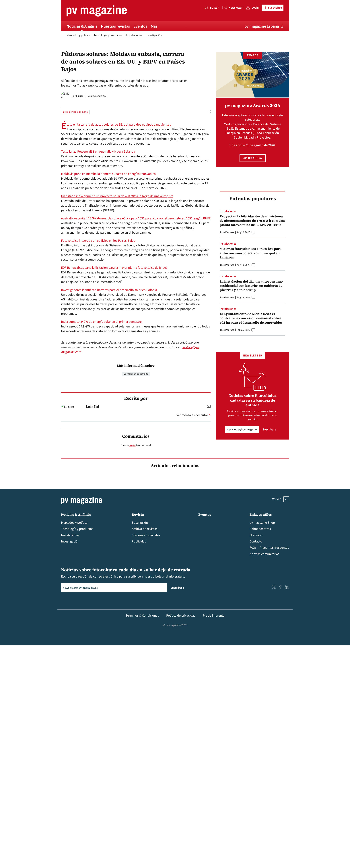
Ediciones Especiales (146, 535)
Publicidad (139, 541)
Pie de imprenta (214, 615)
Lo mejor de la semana (75, 112)
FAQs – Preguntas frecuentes (269, 547)
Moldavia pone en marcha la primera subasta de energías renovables (108, 174)
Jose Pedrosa (227, 232)
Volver (276, 499)
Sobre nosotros (260, 529)
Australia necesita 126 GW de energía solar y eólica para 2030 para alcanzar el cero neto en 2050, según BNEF (136, 218)
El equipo (256, 535)
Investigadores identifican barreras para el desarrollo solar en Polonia (109, 290)
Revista (138, 514)
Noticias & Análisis (82, 26)
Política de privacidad (181, 615)
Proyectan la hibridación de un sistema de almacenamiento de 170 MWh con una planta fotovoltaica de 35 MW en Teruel (252, 220)
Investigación (154, 35)
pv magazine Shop (262, 522)
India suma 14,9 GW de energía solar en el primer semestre (101, 321)
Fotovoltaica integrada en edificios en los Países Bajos (98, 240)
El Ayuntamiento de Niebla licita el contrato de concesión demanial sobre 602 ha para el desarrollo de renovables (251, 318)
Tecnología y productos (108, 35)
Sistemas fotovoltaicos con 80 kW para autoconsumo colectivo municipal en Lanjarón (250, 253)
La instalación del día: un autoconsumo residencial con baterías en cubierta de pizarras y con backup (251, 285)
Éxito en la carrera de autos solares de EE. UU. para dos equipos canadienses (119, 124)
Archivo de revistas (145, 529)
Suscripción (140, 522)
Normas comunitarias (264, 554)
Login (255, 8)
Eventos (140, 26)
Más (154, 26)
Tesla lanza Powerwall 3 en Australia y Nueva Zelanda (98, 151)
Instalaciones (134, 35)
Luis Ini (80, 96)
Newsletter (235, 8)
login (132, 445)
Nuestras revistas (115, 26)
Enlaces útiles (261, 514)
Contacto (256, 541)
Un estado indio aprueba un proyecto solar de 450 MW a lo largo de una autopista (117, 196)
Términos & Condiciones (142, 615)
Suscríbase (269, 429)
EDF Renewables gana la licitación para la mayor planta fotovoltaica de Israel (114, 267)
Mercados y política (78, 35)
